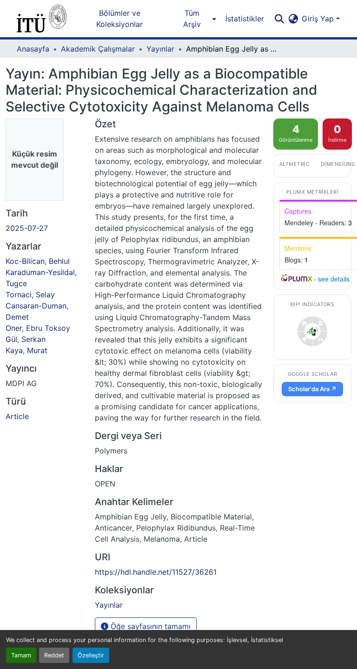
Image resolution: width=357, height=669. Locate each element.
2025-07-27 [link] (27, 228)
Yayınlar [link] (160, 48)
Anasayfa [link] (33, 48)
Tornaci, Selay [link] (30, 294)
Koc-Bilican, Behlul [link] (38, 261)
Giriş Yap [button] (319, 18)
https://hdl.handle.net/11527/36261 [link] (156, 572)
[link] (312, 331)
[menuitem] (194, 18)
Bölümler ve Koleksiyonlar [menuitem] (119, 18)
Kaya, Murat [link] (26, 350)
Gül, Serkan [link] (26, 339)
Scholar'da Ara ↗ (312, 389)
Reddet (54, 655)
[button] (41, 19)
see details (334, 278)
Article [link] (17, 416)
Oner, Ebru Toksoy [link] (38, 328)
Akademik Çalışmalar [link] (98, 48)
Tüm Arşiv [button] (192, 18)
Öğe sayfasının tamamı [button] (149, 626)
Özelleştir (91, 655)
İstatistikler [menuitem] (244, 18)
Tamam (21, 655)
